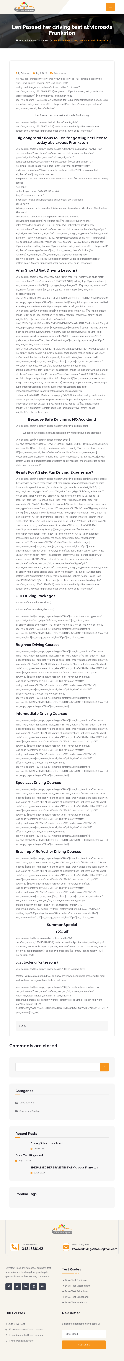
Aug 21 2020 (24, 1160)
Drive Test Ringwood (29, 1155)
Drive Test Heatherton (76, 1302)
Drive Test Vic (27, 1102)
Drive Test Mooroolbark (77, 1285)
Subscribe (84, 1344)
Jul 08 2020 (39, 1172)
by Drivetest (24, 73)
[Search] (104, 1067)
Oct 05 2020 (39, 1148)
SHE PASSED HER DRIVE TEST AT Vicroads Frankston (64, 1167)
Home (19, 40)
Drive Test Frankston (76, 1280)
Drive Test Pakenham (76, 1291)
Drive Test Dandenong (76, 1297)
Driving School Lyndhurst (47, 1143)
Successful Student (38, 40)
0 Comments (60, 73)
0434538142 (32, 1248)
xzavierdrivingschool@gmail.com (94, 1249)
